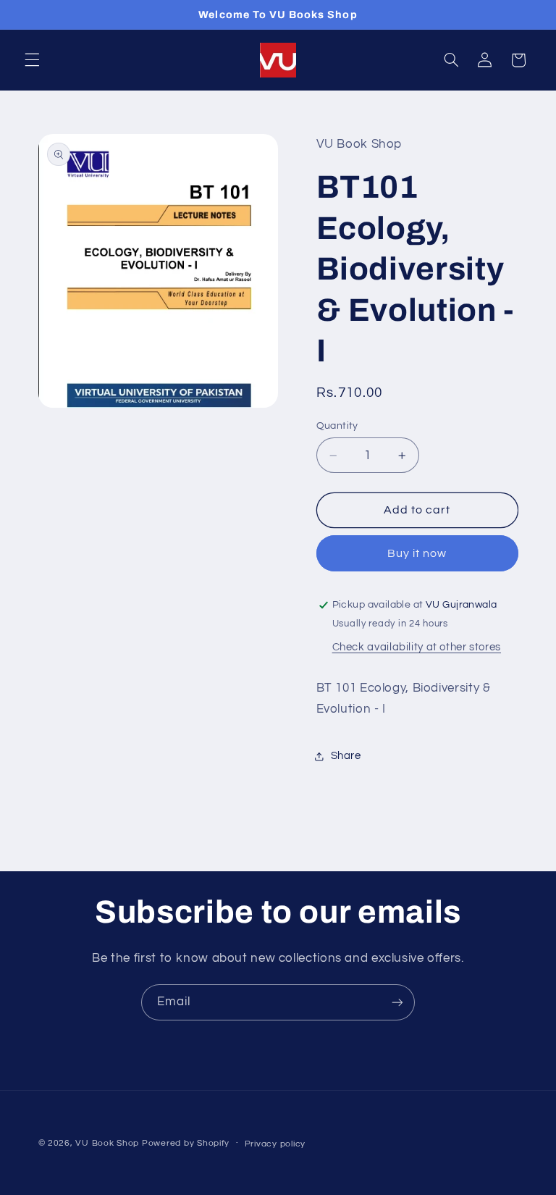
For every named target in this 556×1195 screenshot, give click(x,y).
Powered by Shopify (185, 1143)
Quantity (337, 426)
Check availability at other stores (416, 647)
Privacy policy (275, 1144)
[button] (32, 60)
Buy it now (417, 553)
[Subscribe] (397, 1002)
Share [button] (346, 755)
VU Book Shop (107, 1143)
